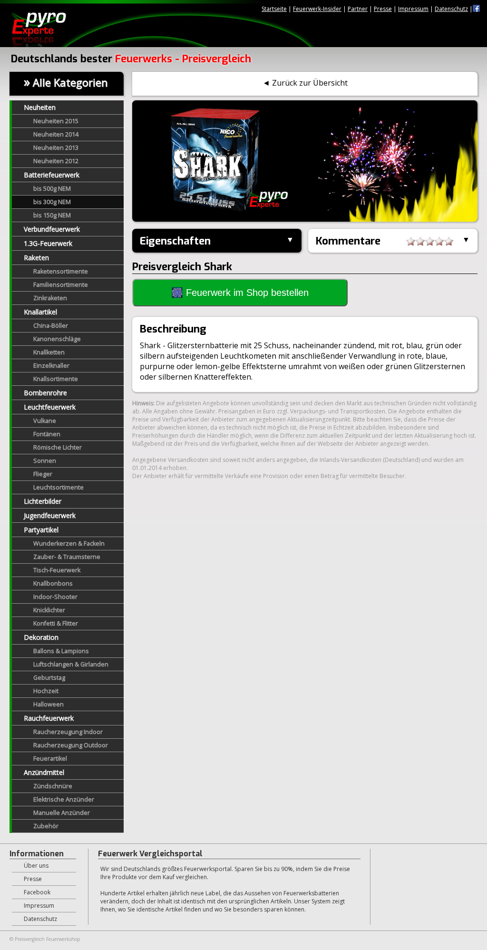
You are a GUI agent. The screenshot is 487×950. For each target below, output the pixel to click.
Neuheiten (40, 107)
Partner (358, 9)
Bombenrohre (45, 392)
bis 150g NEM (52, 215)
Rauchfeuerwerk (49, 718)
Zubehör (45, 826)
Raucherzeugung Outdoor (70, 745)
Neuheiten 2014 (55, 134)
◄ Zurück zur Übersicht (305, 83)
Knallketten (49, 352)
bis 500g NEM (52, 189)
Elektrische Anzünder (63, 799)
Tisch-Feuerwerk (56, 570)
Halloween (48, 704)
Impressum (413, 9)
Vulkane (44, 421)
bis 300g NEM (52, 202)
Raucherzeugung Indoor (68, 732)
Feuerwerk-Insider (317, 9)
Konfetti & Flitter (55, 623)
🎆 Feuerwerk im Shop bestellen (240, 292)
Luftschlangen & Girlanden (70, 664)
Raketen (36, 257)
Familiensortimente (60, 285)
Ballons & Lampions (61, 651)
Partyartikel (41, 529)
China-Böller (50, 326)
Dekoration (41, 637)
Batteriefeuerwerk (51, 174)
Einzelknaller (51, 366)
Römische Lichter (57, 447)
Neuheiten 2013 (55, 148)
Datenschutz (451, 9)
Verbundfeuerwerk (52, 229)
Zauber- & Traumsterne (66, 557)
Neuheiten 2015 (55, 121)
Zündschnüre (52, 786)
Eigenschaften (175, 241)
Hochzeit (45, 691)
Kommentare (348, 241)
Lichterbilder (42, 501)
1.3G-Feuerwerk (48, 243)
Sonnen (44, 461)
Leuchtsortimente (58, 487)
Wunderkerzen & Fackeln (69, 543)
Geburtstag (49, 678)
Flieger (42, 474)
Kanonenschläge (57, 339)
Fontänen (46, 434)
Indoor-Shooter (55, 597)
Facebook (37, 892)
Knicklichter (49, 610)
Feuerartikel (50, 758)
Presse (383, 9)
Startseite (274, 9)
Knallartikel (40, 311)
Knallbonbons (53, 583)
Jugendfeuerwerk (50, 515)
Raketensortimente (60, 271)
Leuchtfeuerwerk (50, 406)
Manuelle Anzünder (61, 813)
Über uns (36, 866)
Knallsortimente (55, 379)
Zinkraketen (50, 298)
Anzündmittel (44, 772)
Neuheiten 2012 (55, 161)
